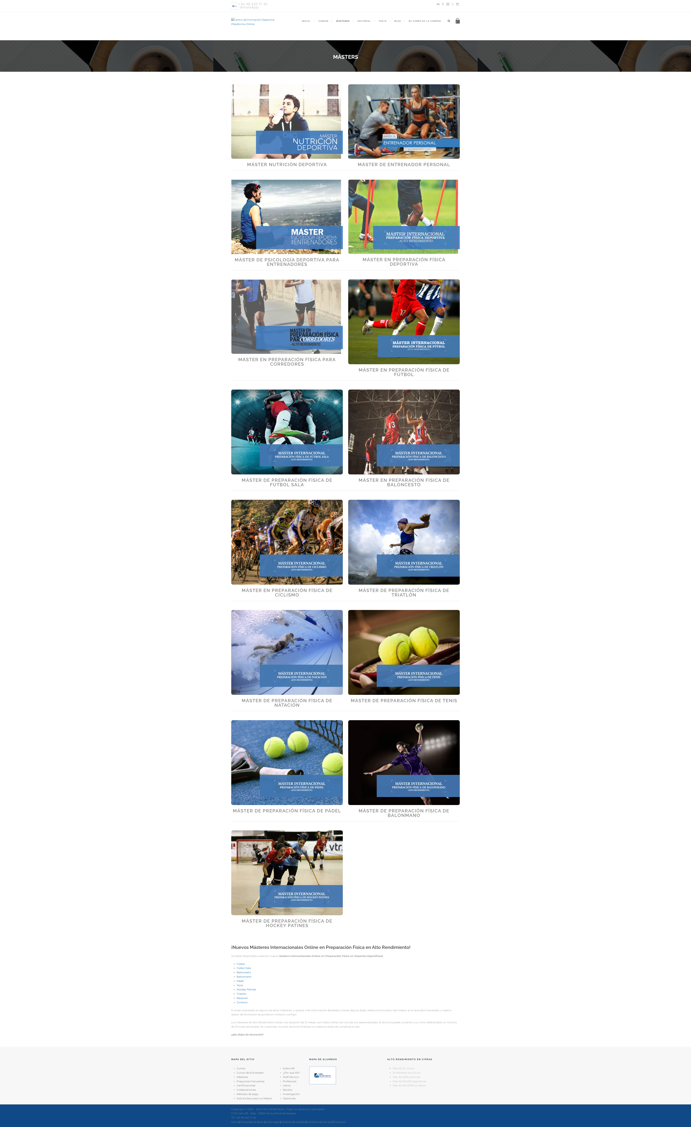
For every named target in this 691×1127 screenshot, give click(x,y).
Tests (383, 21)
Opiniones (289, 1098)
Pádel (240, 981)
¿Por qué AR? (291, 1072)
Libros (287, 1085)
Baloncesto (244, 972)
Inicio (306, 21)
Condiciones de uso (319, 1122)
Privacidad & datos (252, 1122)
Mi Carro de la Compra (425, 21)
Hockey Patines (246, 989)
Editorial (364, 21)
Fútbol (241, 964)
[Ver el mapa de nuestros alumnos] (322, 1075)
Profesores (289, 1081)
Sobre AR (289, 1068)
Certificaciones (246, 1085)
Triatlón (241, 993)
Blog (397, 21)
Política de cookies (293, 1122)
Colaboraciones (246, 1089)
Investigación (291, 1094)
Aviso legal (272, 1122)
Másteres (343, 21)
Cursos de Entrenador (250, 1072)
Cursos (323, 21)
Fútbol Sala (244, 968)
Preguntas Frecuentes (251, 1081)
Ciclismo (242, 1002)
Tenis (240, 985)
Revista (287, 1089)
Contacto (340, 1122)
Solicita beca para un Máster (254, 1098)
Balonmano (244, 976)
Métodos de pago (248, 1094)
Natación (242, 998)
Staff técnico (291, 1077)
